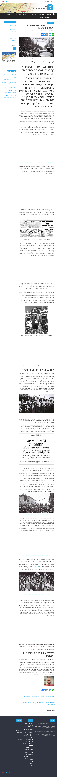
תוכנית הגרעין (27, 763)
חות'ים (31, 737)
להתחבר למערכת (50, 713)
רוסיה (31, 762)
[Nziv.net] (53, 14)
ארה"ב (27, 728)
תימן (32, 765)
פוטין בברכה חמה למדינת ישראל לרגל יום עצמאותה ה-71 (39, 697)
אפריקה (31, 729)
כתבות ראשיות (41, 14)
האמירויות (31, 732)
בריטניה (31, 731)
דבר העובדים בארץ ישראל (42, 110)
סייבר (32, 754)
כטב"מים (31, 748)
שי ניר (50, 110)
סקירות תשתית (10, 14)
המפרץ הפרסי (27, 734)
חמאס (31, 741)
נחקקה (50, 419)
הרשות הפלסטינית (28, 735)
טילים (32, 743)
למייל (45, 735)
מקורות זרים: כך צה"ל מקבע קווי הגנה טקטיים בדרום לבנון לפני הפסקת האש (9, 76)
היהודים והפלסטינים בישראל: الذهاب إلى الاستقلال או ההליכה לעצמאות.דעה (39, 704)
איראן (30, 726)
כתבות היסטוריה (18, 14)
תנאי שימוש (48, 14)
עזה (32, 756)
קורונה (31, 760)
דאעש (24, 731)
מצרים (27, 750)
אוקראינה (27, 724)
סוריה (31, 752)
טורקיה (27, 741)
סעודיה (25, 754)
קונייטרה (26, 758)
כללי (15, 27)
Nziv (38, 30)
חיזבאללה (29, 739)
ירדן (24, 743)
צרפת (29, 758)
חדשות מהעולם (26, 14)
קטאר (28, 759)
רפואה (27, 762)
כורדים (26, 746)
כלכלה (28, 748)
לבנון (31, 750)
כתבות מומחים (48, 17)
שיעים (31, 764)
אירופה (26, 726)
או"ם (32, 724)
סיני (28, 754)
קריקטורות (41, 17)
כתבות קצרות (34, 14)
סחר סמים (26, 752)
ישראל (33, 30)
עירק (28, 756)
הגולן (27, 732)
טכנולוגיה (28, 743)
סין (30, 754)
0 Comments (43, 30)
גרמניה (27, 731)
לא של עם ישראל (37, 566)
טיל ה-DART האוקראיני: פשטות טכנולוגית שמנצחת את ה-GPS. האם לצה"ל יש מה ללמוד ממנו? (9, 94)
